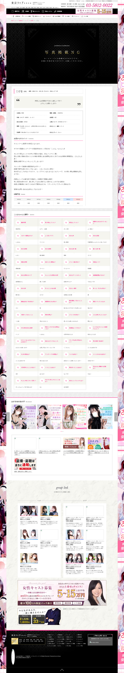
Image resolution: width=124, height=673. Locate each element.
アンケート (76, 16)
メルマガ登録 (61, 643)
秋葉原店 (60, 634)
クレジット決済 (52, 645)
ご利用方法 (17, 16)
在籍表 (27, 11)
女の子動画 (57, 16)
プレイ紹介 (67, 16)
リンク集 (86, 16)
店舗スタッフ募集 (82, 643)
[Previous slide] (8, 416)
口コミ (59, 645)
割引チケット (38, 16)
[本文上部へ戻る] (62, 670)
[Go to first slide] (116, 416)
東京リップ (51, 634)
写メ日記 (69, 645)
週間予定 (17, 11)
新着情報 (59, 11)
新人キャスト (36, 11)
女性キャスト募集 (71, 643)
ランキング (48, 16)
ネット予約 (80, 645)
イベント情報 (28, 16)
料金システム (48, 11)
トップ (68, 634)
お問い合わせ (52, 643)
